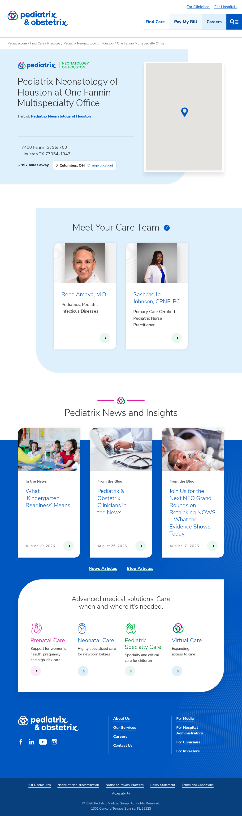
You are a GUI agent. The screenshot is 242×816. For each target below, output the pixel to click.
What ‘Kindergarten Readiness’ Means (48, 498)
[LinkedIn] (31, 742)
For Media (185, 718)
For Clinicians (198, 6)
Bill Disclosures (39, 785)
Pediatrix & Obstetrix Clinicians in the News (111, 501)
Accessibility (121, 793)
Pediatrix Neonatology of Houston (89, 43)
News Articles (103, 568)
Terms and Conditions (198, 785)
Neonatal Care (96, 640)
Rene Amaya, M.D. (84, 294)
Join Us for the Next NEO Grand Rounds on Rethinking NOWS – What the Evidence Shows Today (192, 512)
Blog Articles (140, 568)
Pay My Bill (185, 22)
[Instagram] (54, 742)
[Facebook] (21, 742)
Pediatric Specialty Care (143, 643)
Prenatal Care (47, 640)
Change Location (99, 165)
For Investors (188, 751)
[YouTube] (43, 742)
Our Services (124, 727)
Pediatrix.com (17, 43)
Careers (214, 22)
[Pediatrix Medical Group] (48, 724)
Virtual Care (187, 640)
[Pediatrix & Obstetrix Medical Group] (38, 18)
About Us (121, 718)
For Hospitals (225, 6)
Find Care (155, 22)
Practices (53, 43)
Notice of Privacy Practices (125, 785)
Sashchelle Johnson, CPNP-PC (156, 298)
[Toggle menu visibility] (234, 22)
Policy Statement (162, 785)
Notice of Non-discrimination (78, 785)
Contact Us (122, 745)
